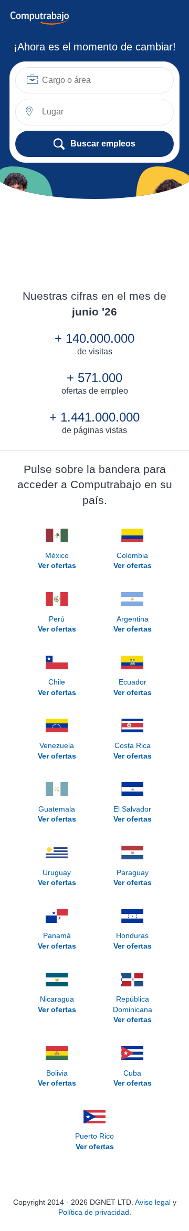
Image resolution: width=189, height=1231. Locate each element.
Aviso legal (153, 1202)
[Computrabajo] (39, 18)
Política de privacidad (93, 1212)
